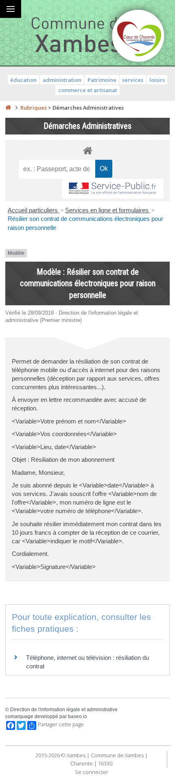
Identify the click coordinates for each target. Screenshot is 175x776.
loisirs (157, 80)
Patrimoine (102, 80)
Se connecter (91, 772)
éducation (23, 80)
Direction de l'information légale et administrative (64, 709)
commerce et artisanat (87, 90)
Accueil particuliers (33, 210)
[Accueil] (8, 107)
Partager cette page (61, 724)
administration (62, 80)
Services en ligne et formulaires (107, 210)
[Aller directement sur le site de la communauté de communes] (138, 36)
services (132, 80)
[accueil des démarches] (87, 150)
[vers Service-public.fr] (113, 189)
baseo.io (77, 716)
